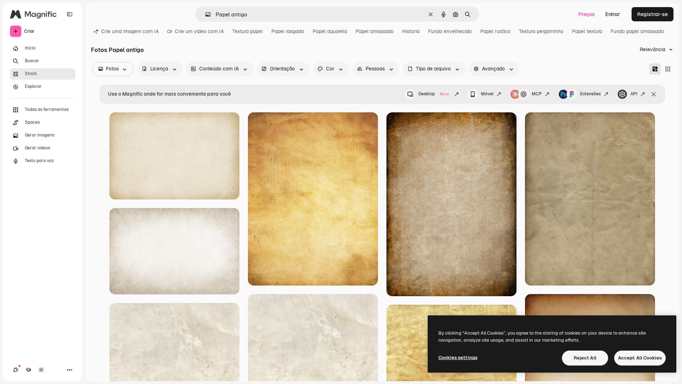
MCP (537, 94)
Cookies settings (457, 357)
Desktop (433, 94)
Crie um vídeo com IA (199, 31)
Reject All (585, 358)
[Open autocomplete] (205, 14)
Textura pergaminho (541, 31)
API (633, 94)
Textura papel (247, 31)
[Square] (667, 69)
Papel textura (587, 31)
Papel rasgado (287, 31)
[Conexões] (15, 369)
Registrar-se (652, 14)
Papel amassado (375, 31)
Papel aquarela (330, 31)
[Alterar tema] (41, 369)
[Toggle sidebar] (69, 14)
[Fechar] (653, 94)
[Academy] (28, 369)
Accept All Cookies (640, 358)
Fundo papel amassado (637, 31)
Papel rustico (495, 31)
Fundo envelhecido (450, 31)
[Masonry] (655, 69)
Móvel (487, 94)
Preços (586, 14)
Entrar (612, 14)
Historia (411, 31)
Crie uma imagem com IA (130, 31)
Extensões (590, 94)
